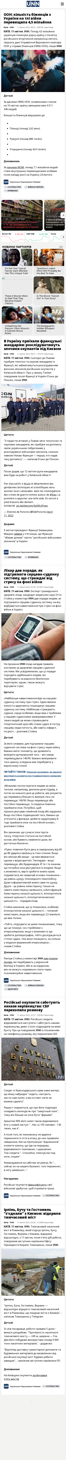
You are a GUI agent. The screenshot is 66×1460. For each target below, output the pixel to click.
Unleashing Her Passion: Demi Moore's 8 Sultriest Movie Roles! (17, 329)
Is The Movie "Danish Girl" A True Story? (48, 297)
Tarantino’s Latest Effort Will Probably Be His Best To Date (49, 271)
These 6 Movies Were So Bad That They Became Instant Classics (16, 299)
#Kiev (53, 494)
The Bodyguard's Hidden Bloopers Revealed (45, 328)
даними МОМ (15, 167)
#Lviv (27, 483)
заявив (18, 534)
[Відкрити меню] (62, 4)
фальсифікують (37, 1184)
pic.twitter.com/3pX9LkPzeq (32, 505)
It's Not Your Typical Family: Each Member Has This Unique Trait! (16, 271)
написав (38, 1435)
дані (17, 42)
